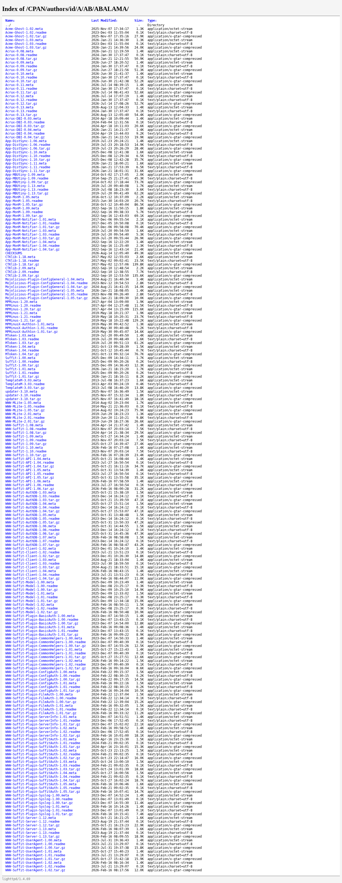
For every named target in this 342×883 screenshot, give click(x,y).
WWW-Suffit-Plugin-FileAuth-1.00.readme (40, 698)
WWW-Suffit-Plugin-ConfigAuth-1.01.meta (40, 683)
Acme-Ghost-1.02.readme (25, 32)
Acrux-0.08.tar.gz (21, 59)
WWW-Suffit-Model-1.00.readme (31, 586)
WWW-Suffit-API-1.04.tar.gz (29, 466)
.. (7, 25)
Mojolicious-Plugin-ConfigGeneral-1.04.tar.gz (46, 287)
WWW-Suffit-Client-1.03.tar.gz (32, 567)
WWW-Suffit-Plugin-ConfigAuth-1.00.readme (42, 676)
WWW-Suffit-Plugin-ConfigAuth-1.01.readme (42, 687)
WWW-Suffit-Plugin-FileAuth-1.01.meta (39, 706)
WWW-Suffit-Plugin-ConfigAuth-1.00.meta (40, 672)
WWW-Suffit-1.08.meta (24, 425)
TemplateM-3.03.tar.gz (25, 388)
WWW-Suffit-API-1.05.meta (27, 470)
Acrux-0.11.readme (21, 89)
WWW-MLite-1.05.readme (25, 406)
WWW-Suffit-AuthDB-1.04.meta (30, 504)
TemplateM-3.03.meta (23, 380)
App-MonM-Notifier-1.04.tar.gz (32, 249)
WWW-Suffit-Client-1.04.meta (30, 571)
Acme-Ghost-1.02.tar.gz (25, 36)
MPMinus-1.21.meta (21, 313)
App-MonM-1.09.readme (24, 212)
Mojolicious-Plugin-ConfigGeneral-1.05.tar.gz (46, 298)
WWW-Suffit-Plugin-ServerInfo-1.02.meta (40, 728)
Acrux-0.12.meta (19, 96)
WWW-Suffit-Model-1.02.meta (29, 605)
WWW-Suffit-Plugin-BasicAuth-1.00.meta (40, 616)
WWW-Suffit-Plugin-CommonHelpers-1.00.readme (45, 642)
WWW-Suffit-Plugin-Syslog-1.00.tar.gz (39, 803)
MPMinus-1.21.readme (23, 317)
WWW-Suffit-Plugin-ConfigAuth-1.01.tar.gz (42, 691)
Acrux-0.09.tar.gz (21, 70)
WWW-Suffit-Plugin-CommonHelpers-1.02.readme (45, 664)
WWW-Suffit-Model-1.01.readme (31, 597)
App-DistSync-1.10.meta (25, 152)
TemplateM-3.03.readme (25, 384)
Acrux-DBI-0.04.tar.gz (25, 137)
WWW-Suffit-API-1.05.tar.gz (29, 477)
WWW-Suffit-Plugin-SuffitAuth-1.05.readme (42, 788)
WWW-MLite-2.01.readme (25, 418)
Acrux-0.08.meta (19, 51)
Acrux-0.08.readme (21, 55)
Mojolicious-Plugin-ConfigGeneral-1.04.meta (44, 279)
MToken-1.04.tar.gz (22, 354)
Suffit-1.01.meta (20, 369)
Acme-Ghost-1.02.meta (24, 29)
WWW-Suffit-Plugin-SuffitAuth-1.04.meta (40, 773)
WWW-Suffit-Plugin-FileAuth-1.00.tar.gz (40, 702)
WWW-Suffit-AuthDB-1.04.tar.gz (32, 511)
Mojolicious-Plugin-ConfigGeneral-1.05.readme (46, 294)
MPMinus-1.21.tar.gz (23, 320)
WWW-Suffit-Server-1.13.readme (32, 833)
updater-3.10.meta (21, 391)
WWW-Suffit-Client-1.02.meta (30, 548)
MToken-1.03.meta (20, 335)
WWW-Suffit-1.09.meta (24, 436)
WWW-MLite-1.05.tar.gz (25, 410)
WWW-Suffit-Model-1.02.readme (31, 608)
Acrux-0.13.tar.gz (21, 115)
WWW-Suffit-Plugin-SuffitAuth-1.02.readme (42, 754)
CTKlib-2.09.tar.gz (22, 276)
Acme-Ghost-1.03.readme (25, 44)
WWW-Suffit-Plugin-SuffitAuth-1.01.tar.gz (42, 747)
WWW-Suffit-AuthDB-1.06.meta (30, 526)
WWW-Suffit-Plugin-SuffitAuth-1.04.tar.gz (42, 780)
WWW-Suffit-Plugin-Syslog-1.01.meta (37, 806)
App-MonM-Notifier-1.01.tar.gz (32, 227)
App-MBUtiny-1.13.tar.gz (26, 193)
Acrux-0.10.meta (19, 74)
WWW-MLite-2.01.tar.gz (25, 421)
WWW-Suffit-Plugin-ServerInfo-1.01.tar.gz (42, 724)
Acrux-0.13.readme (21, 111)
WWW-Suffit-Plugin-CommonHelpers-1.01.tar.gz (45, 657)
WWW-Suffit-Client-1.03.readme (32, 563)
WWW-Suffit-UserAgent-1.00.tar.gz (35, 848)
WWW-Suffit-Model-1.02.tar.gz (31, 612)
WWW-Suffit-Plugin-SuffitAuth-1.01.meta (40, 739)
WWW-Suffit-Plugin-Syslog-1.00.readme (39, 799)
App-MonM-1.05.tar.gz (24, 204)
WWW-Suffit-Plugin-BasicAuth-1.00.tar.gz (41, 623)
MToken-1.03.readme (22, 339)
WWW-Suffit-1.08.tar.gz (25, 433)
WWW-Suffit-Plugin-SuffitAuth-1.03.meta (40, 762)
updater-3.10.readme (23, 395)
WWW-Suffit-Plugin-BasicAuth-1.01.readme (41, 631)
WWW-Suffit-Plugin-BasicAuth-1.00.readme (41, 620)
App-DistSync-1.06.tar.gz (27, 148)
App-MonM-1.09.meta (22, 208)
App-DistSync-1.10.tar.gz (27, 160)
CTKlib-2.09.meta (20, 268)
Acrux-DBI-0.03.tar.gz (25, 126)
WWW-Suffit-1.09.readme (25, 440)
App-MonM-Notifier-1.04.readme (32, 246)
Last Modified (104, 20)
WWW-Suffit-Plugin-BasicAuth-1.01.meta (40, 627)
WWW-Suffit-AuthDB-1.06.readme (32, 530)
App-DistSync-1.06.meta (25, 141)
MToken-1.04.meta (20, 347)
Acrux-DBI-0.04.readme (25, 133)
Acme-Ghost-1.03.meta (24, 40)
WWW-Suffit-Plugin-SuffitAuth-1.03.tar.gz (42, 769)
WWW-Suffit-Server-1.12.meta (30, 818)
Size (139, 20)
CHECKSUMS (13, 253)
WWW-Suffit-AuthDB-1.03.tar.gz (32, 500)
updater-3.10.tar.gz (23, 399)
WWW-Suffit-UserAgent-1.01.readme (35, 855)
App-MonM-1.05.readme (24, 201)
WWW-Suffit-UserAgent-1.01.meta (33, 851)
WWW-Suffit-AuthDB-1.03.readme (32, 496)
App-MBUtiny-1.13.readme (26, 190)
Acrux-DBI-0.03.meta (23, 118)
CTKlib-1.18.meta (20, 257)
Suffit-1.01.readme (22, 373)
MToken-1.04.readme (22, 350)
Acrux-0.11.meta (19, 85)
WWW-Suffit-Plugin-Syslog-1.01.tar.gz (39, 814)
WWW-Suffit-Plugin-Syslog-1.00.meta (37, 795)
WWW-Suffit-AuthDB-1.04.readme (32, 507)
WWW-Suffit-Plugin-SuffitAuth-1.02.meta (40, 750)
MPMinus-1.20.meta (21, 302)
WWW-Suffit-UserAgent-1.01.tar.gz (35, 859)
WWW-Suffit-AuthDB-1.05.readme (32, 519)
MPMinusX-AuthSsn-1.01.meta (29, 324)
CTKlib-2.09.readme (22, 272)
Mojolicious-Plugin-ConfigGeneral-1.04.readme (46, 283)
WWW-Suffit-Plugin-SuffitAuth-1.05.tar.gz (42, 792)
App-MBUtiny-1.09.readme (26, 178)
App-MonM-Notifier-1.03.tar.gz (32, 238)
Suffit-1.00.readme (22, 362)
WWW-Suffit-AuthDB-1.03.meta (30, 492)
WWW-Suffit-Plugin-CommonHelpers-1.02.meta (43, 661)
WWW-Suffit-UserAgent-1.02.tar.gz (35, 870)
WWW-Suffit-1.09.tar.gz (25, 444)
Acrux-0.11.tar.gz (21, 92)
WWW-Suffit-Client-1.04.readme (32, 575)
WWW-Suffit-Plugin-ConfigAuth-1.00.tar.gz (42, 679)
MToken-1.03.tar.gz (22, 343)
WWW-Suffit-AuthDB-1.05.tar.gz (32, 522)
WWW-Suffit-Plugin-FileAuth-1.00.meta (39, 694)
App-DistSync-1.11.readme (27, 167)
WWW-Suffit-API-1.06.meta (27, 481)
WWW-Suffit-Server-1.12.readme (32, 821)
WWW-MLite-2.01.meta (23, 414)
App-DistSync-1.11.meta (25, 163)
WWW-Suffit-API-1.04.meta (27, 459)
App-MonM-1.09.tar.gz (24, 216)
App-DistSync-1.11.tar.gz (27, 171)
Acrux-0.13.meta (19, 107)
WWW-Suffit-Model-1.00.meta (29, 582)
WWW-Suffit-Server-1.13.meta (30, 829)
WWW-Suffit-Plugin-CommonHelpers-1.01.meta (43, 649)
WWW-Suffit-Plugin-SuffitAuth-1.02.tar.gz (42, 758)
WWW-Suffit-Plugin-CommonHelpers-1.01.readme (45, 653)
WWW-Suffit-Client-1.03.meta (30, 560)
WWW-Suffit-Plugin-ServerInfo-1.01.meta (40, 717)
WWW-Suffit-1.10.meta (24, 448)
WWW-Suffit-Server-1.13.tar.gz (32, 836)
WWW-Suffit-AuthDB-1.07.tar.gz (32, 545)
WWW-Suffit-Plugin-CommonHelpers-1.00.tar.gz (45, 646)
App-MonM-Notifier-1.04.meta (30, 242)
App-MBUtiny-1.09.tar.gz (26, 182)
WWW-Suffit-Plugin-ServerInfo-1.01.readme (42, 720)
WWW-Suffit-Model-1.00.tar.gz (31, 590)
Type (152, 20)
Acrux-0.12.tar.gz (21, 104)
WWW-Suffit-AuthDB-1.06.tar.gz (32, 534)
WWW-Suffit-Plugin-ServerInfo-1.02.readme (42, 732)
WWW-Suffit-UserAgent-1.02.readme (35, 866)
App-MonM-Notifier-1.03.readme (32, 234)
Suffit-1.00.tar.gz (22, 365)
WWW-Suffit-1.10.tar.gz (25, 455)
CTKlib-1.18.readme (22, 261)
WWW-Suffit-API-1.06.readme (29, 485)
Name (10, 20)
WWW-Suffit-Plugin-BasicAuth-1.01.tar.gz (41, 634)
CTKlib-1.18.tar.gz (22, 264)
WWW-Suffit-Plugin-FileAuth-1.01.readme (40, 709)
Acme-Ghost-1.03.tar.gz (25, 47)
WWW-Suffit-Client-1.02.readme (32, 552)
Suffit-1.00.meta (20, 358)
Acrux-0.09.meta (19, 62)
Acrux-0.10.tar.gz (21, 81)
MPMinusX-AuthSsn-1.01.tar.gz (31, 332)
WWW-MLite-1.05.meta (23, 403)
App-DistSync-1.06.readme (27, 145)
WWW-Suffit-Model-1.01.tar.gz (31, 601)
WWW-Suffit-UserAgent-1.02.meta (33, 863)
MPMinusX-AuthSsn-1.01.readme (31, 328)
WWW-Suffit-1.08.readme (25, 429)
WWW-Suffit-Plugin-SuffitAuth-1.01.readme (42, 743)
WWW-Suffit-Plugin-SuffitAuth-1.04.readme (42, 777)
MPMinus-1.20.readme (23, 305)
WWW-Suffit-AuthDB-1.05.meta (30, 515)
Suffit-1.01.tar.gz (22, 376)
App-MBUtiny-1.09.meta (25, 175)
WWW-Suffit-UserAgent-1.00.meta (33, 840)
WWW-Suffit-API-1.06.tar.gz (29, 489)
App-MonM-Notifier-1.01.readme (32, 223)
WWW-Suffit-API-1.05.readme (29, 474)
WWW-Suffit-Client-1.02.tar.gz (32, 556)
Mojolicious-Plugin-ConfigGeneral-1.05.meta (44, 290)
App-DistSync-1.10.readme (27, 156)
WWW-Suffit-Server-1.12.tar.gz (32, 825)
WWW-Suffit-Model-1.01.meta (29, 593)
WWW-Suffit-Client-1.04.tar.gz (32, 578)
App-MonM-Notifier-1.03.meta (30, 231)
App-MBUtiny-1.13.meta (25, 186)
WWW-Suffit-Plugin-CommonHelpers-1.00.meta (43, 638)
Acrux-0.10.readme (21, 77)
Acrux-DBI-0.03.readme (25, 122)
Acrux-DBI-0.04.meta (23, 130)
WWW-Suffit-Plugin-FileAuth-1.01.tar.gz (40, 713)
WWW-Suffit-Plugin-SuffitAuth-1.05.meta (40, 784)
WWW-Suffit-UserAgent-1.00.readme (35, 844)
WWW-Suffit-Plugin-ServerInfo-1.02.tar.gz (42, 735)
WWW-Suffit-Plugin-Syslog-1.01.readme (39, 810)
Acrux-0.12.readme (21, 100)
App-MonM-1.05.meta (22, 197)
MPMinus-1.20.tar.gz (23, 309)
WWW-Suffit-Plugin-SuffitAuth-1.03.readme (42, 765)
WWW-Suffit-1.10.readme (25, 451)
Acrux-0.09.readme (21, 66)
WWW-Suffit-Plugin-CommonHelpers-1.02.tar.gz (45, 668)
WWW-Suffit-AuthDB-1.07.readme (32, 541)
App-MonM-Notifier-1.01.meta (30, 219)
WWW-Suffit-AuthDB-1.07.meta (30, 537)
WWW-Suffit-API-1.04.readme (29, 462)
